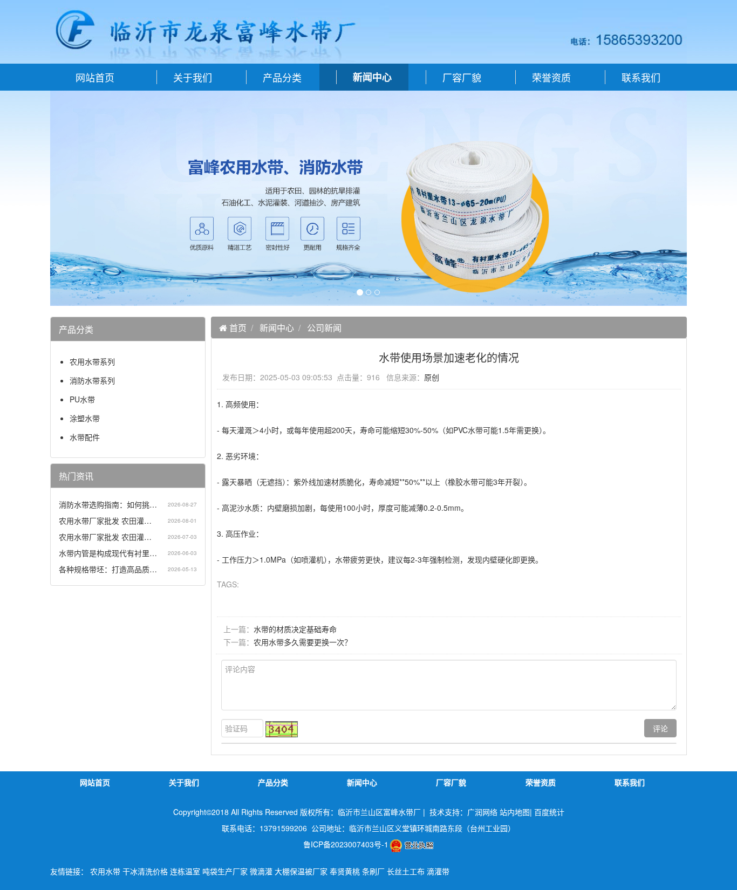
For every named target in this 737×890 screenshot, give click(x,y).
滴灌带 (438, 871)
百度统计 (549, 811)
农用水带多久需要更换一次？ (303, 641)
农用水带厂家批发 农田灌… (105, 520)
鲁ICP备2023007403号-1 (345, 844)
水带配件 (85, 437)
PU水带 (82, 399)
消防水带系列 (92, 380)
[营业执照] (411, 844)
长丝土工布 (406, 871)
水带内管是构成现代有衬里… (108, 552)
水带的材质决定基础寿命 (295, 629)
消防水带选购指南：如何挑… (108, 504)
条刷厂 (373, 871)
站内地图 (515, 811)
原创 (431, 377)
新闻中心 (277, 327)
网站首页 (95, 77)
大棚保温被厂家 (301, 871)
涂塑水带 (85, 418)
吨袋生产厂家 (225, 871)
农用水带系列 (92, 361)
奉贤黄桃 (345, 871)
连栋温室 (185, 871)
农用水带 (105, 871)
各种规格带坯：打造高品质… (108, 569)
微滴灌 (261, 871)
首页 (237, 327)
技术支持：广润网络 (463, 811)
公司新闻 (324, 327)
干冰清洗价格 (145, 871)
